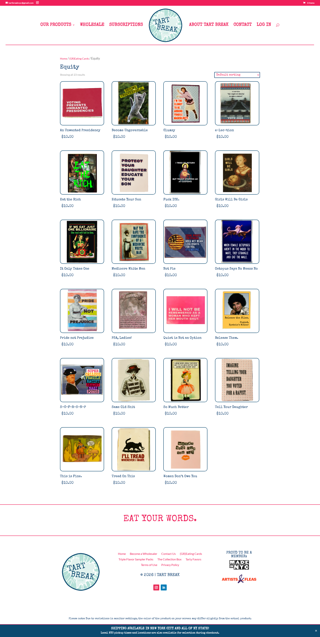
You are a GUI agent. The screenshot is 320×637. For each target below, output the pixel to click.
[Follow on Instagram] (156, 587)
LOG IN (264, 25)
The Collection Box (169, 559)
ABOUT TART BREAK (209, 25)
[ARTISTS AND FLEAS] (239, 582)
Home (63, 58)
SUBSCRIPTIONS (126, 25)
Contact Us (168, 553)
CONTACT (243, 25)
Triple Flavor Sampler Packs (136, 559)
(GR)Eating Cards (79, 58)
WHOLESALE (92, 25)
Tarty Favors (193, 559)
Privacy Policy (170, 565)
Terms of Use (149, 565)
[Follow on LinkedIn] (164, 587)
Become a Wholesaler (143, 553)
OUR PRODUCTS (55, 25)
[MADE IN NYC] (239, 568)
